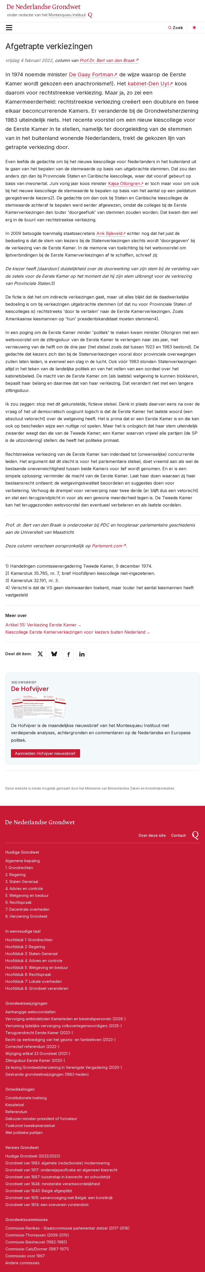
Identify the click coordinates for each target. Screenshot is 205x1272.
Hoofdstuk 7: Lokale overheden (33, 981)
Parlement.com (107, 545)
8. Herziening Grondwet (26, 916)
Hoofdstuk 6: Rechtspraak (28, 974)
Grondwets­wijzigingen (26, 1003)
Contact (178, 835)
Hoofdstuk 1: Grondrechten (29, 939)
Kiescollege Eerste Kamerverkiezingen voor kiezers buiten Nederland (75, 632)
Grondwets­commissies (26, 1219)
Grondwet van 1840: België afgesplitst (38, 1190)
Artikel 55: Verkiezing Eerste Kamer (41, 624)
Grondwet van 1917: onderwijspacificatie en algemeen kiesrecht (61, 1170)
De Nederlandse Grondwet (43, 7)
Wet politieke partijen (24, 1132)
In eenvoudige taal (23, 931)
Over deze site (152, 835)
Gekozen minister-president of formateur (41, 1118)
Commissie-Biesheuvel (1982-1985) (36, 1242)
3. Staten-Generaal (21, 881)
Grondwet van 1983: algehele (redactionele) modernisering (57, 1163)
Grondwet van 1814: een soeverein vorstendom (47, 1204)
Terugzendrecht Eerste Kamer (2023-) (39, 1032)
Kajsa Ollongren (124, 183)
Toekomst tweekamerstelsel (30, 1125)
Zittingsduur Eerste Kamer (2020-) (35, 1060)
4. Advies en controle (24, 888)
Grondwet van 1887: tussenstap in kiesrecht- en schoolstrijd (57, 1177)
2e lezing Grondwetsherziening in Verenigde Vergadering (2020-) (63, 1067)
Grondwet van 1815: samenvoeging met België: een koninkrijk (59, 1197)
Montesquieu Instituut (67, 15)
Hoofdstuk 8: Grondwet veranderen (36, 988)
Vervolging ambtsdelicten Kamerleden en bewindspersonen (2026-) (65, 1018)
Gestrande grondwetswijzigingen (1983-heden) (47, 1074)
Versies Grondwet (22, 1147)
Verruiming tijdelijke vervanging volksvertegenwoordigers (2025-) (63, 1025)
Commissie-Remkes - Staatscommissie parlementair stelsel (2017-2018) (67, 1228)
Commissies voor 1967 (25, 1256)
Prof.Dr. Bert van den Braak (107, 60)
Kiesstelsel (14, 1104)
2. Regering (15, 874)
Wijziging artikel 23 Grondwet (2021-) (37, 1053)
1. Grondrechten (19, 867)
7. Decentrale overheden (27, 909)
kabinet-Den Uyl (148, 83)
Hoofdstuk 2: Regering (25, 946)
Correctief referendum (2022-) (32, 1046)
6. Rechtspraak (18, 902)
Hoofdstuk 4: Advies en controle (33, 960)
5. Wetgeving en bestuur (27, 895)
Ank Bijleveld (109, 233)
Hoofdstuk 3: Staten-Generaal (31, 953)
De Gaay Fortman (91, 74)
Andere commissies (22, 1263)
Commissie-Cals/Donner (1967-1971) (37, 1249)
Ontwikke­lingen (20, 1089)
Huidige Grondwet (22, 852)
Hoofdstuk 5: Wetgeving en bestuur (36, 967)
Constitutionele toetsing (26, 1098)
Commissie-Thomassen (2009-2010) (37, 1235)
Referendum (16, 1111)
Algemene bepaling (22, 860)
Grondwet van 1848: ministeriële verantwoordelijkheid (52, 1183)
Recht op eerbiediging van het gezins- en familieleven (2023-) (60, 1039)
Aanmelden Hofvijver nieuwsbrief (45, 753)
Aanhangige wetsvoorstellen (30, 1012)
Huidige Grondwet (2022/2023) (32, 1156)
